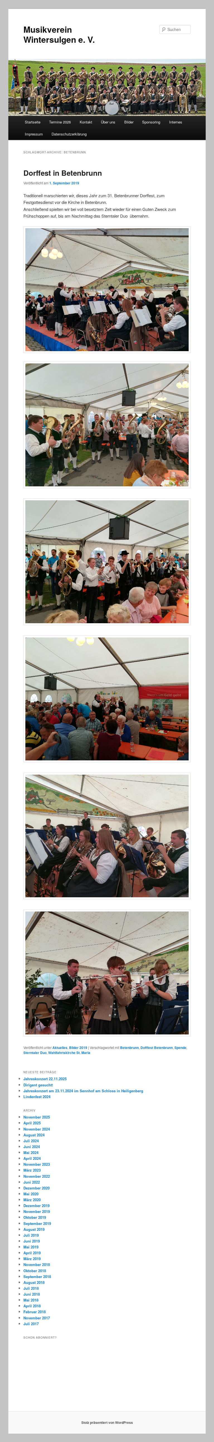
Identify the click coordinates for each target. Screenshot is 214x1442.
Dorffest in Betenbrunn (62, 173)
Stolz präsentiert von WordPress (107, 1422)
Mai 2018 (30, 1300)
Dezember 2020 (36, 1188)
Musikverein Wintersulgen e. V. (59, 34)
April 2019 (32, 1252)
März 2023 (32, 1170)
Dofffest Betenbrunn (156, 1047)
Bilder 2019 (78, 1047)
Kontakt (86, 122)
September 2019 (37, 1223)
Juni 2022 (31, 1182)
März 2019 (32, 1258)
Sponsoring (151, 122)
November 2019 (36, 1211)
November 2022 (36, 1176)
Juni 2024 (31, 1146)
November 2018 (36, 1264)
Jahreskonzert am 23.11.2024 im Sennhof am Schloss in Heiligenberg (83, 1090)
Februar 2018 (34, 1311)
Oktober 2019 (34, 1217)
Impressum (34, 134)
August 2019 (34, 1229)
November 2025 (36, 1117)
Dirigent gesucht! (38, 1085)
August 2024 (34, 1135)
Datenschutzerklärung (69, 134)
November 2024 (36, 1129)
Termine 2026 (60, 122)
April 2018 (32, 1305)
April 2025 (32, 1122)
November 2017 (36, 1317)
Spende (180, 1047)
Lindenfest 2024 (36, 1096)
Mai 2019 (30, 1247)
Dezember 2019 (36, 1205)
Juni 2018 (31, 1294)
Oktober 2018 (34, 1270)
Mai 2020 (30, 1193)
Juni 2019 (31, 1241)
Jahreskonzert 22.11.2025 (45, 1078)
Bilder (128, 122)
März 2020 (32, 1199)
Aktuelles (59, 1047)
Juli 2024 (31, 1140)
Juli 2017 (31, 1323)
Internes (175, 122)
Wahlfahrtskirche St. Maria (69, 1052)
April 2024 (32, 1158)
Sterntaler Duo (35, 1052)
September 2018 (37, 1276)
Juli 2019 (31, 1235)
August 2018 (34, 1282)
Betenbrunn (129, 1047)
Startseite (32, 122)
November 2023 (36, 1164)
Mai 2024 (30, 1152)
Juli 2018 (31, 1288)
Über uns (108, 122)
